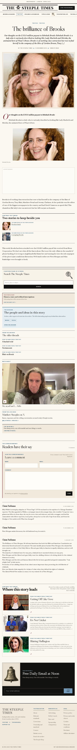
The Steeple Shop (38, 739)
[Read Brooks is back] (6, 226)
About (35, 713)
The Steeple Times (26, 48)
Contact (35, 730)
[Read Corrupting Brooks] (6, 236)
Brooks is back (16, 224)
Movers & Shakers (9, 14)
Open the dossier (10, 324)
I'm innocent (7, 348)
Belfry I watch (52, 716)
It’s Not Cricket (38, 620)
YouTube (5, 722)
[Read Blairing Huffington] (16, 644)
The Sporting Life (62, 14)
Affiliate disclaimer (69, 733)
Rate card (51, 719)
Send (69, 493)
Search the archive (38, 736)
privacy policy (24, 493)
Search (38, 286)
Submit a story (37, 733)
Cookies (65, 721)
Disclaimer (66, 730)
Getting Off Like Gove (41, 599)
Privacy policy (67, 713)
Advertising (51, 713)
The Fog (19, 14)
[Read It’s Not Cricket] (16, 623)
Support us (6, 724)
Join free (68, 690)
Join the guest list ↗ (10, 302)
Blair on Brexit (8, 354)
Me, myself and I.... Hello (11, 406)
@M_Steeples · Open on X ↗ (10, 420)
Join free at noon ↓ (10, 430)
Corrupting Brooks (17, 235)
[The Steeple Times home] (30, 8)
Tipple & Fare (46, 14)
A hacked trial (7, 342)
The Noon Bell (16, 722)
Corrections (36, 721)
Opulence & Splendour (32, 14)
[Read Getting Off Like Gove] (16, 602)
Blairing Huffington (40, 641)
